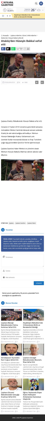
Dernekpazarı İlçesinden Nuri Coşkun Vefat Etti (10, 358)
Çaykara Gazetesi (20, 223)
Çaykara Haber (31, 223)
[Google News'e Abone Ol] (19, 48)
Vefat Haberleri (31, 35)
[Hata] (26, 48)
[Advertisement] (22, 25)
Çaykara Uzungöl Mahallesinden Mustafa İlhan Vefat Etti (32, 360)
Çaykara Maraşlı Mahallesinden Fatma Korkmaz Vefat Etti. (9, 325)
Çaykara (11, 223)
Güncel (24, 35)
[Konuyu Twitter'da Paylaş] (8, 48)
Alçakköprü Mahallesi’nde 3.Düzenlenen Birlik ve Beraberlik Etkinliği (27, 15)
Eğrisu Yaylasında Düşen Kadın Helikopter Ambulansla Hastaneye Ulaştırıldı (32, 396)
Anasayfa (6, 35)
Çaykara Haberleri (16, 35)
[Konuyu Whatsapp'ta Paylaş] (13, 48)
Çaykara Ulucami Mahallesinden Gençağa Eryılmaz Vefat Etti (10, 394)
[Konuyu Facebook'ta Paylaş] (3, 48)
